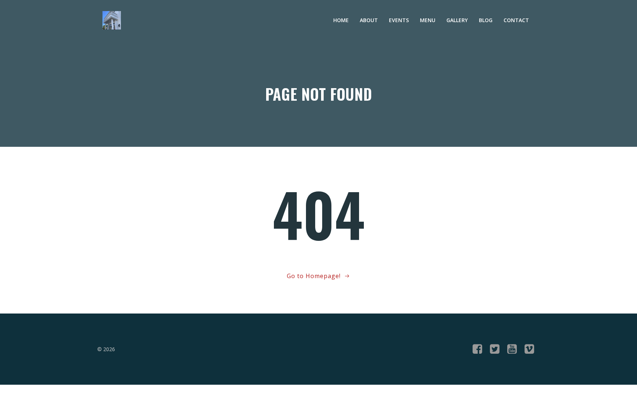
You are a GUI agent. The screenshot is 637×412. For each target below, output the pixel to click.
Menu (427, 20)
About (369, 20)
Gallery (457, 20)
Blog (485, 20)
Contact (516, 20)
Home (341, 20)
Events (399, 20)
